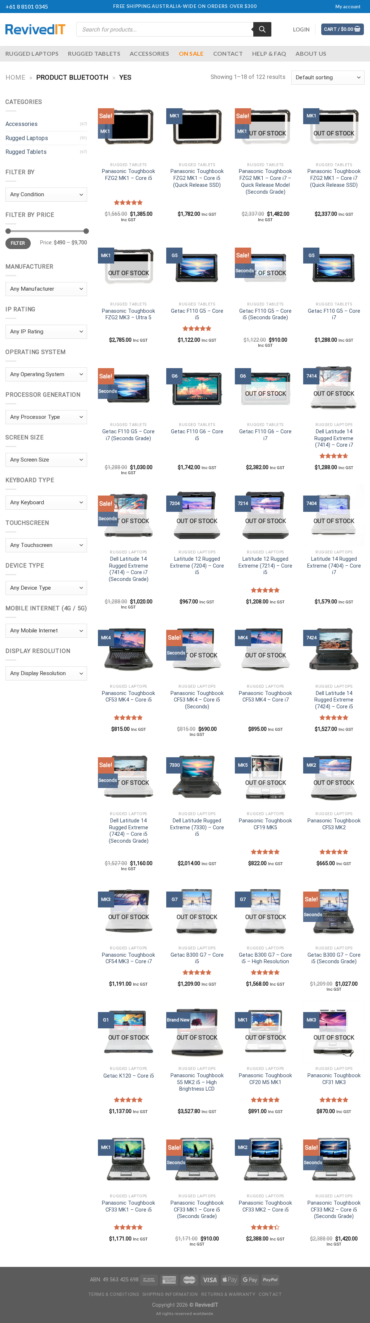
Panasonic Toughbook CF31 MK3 (334, 1079)
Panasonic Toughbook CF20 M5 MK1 (265, 1079)
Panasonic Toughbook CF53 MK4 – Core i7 (265, 696)
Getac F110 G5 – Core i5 (197, 314)
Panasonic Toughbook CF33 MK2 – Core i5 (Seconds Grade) (334, 1209)
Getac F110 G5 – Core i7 (334, 314)
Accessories (149, 53)
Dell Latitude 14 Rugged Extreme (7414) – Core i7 (333, 438)
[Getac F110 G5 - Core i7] (334, 267)
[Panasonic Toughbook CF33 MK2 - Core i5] (265, 1159)
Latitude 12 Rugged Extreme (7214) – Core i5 (265, 566)
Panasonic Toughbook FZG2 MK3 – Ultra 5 (128, 314)
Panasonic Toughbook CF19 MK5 (265, 824)
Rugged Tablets (94, 53)
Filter (18, 243)
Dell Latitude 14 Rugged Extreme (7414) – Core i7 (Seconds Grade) (129, 569)
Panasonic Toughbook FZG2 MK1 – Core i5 (128, 174)
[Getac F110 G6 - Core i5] (197, 388)
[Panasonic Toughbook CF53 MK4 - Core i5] (128, 650)
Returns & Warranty (228, 1294)
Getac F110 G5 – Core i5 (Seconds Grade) (265, 314)
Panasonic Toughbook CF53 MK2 (334, 824)
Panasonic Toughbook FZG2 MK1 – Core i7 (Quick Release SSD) (334, 178)
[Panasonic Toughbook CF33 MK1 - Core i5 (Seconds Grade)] (197, 1159)
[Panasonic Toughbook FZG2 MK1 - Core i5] (128, 128)
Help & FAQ (269, 53)
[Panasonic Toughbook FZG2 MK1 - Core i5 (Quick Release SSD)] (197, 128)
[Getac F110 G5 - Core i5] (197, 267)
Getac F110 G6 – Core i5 (197, 435)
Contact (228, 53)
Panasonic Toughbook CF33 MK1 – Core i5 (128, 1206)
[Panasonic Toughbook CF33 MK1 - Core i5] (128, 1159)
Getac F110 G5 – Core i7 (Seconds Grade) (128, 435)
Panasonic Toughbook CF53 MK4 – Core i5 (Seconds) (197, 700)
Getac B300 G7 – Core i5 (197, 958)
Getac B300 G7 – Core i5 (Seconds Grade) (334, 958)
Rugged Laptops (32, 53)
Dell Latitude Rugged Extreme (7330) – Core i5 (197, 827)
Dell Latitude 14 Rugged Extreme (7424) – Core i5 (333, 700)
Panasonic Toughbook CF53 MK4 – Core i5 (128, 696)
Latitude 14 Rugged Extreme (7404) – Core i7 (334, 566)
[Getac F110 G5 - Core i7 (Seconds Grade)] (128, 388)
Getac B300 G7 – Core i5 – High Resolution (265, 958)
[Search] (262, 29)
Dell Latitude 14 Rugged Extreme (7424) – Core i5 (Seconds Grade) (129, 831)
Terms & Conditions (113, 1294)
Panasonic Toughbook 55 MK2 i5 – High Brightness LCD (197, 1082)
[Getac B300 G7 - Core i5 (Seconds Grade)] (334, 911)
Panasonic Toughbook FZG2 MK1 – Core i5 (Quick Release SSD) (197, 178)
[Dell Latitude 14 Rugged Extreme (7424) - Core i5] (334, 650)
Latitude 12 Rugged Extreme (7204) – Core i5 (197, 566)
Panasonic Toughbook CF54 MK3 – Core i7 (128, 958)
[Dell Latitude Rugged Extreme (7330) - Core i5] (197, 777)
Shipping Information (170, 1294)
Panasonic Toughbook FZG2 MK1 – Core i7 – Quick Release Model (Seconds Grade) (265, 181)
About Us (311, 53)
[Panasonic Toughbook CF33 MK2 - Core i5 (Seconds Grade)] (334, 1159)
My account (348, 6)
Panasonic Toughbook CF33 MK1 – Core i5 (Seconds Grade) (197, 1209)
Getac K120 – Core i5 (128, 1076)
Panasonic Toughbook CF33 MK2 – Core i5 (265, 1206)
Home (15, 77)
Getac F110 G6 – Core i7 (265, 435)
